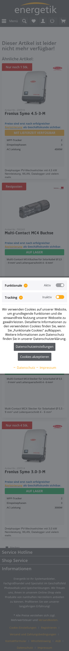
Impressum (47, 368)
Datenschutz (25, 368)
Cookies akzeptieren (34, 357)
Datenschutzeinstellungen (34, 347)
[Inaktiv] (60, 297)
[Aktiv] (60, 285)
